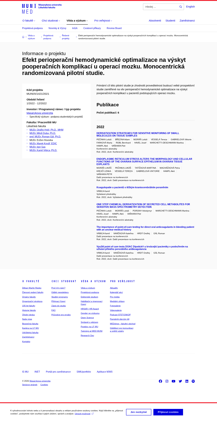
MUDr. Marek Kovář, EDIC (43, 143)
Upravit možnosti (82, 413)
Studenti (170, 20)
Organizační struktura (32, 301)
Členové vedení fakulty (32, 292)
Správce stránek (29, 384)
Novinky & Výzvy (57, 28)
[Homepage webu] (42, 9)
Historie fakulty (29, 310)
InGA (75, 28)
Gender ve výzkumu (90, 313)
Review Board (114, 28)
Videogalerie (116, 310)
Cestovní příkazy (92, 28)
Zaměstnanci (187, 20)
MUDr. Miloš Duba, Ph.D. (43, 133)
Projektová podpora (32, 28)
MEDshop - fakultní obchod (122, 323)
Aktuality (114, 288)
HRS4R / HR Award (90, 309)
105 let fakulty (28, 306)
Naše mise (27, 319)
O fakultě (30, 281)
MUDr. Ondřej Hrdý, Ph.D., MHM (46, 130)
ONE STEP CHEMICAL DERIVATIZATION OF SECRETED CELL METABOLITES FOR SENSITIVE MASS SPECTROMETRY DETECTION (143, 205)
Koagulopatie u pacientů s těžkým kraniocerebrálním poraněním (132, 187)
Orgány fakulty (29, 297)
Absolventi (155, 20)
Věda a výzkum (93, 281)
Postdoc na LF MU (89, 326)
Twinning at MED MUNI (91, 331)
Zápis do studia (58, 306)
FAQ (53, 310)
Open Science (87, 317)
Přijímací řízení (58, 301)
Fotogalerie (115, 306)
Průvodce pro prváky (61, 315)
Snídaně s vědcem (89, 322)
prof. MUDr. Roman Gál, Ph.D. (45, 136)
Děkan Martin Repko (31, 288)
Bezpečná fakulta (30, 323)
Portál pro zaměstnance (58, 371)
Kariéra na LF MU (30, 328)
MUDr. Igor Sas (37, 147)
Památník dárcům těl (119, 319)
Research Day (87, 335)
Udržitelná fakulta (30, 332)
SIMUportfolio (84, 371)
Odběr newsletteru (60, 292)
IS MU (25, 371)
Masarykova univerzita (40, 113)
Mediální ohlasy (117, 301)
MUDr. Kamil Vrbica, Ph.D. (43, 150)
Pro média (115, 297)
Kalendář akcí (116, 292)
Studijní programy (59, 297)
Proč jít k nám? (58, 288)
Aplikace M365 (104, 371)
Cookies (44, 384)
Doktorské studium (89, 297)
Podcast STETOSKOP (120, 315)
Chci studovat (63, 281)
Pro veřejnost (122, 281)
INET (37, 371)
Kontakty (26, 341)
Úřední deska (28, 315)
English (190, 6)
